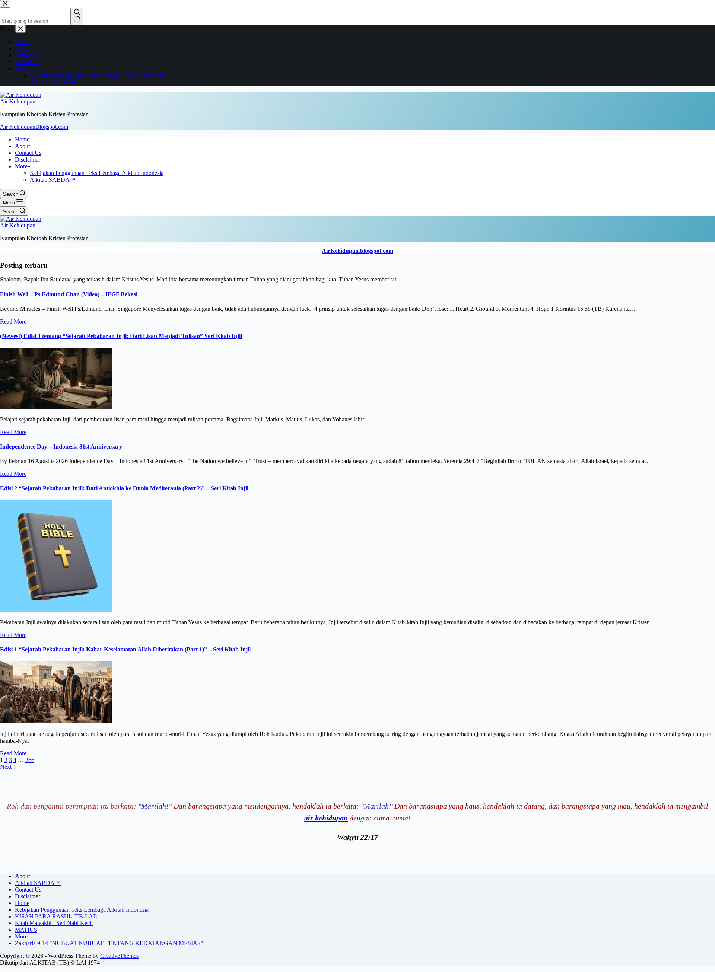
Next (6, 767)
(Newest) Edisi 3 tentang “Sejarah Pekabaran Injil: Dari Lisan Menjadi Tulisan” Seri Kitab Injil (121, 336)
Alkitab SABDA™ (53, 179)
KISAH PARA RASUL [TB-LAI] (56, 916)
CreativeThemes (119, 956)
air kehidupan (326, 818)
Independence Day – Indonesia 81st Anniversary (61, 446)
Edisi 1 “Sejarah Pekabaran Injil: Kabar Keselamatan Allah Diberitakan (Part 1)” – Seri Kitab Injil (125, 649)
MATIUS (26, 930)
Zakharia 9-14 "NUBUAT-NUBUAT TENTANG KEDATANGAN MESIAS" (109, 943)
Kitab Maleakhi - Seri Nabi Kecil (54, 923)
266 (29, 760)
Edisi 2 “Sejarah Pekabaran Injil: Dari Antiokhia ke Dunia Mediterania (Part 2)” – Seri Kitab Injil (124, 488)
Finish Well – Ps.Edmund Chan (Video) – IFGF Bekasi (68, 294)
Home (22, 139)
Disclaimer (27, 159)
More (21, 166)
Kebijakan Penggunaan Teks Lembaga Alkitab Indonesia (96, 173)
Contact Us (28, 153)
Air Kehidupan (17, 101)
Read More (13, 321)
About (22, 146)
